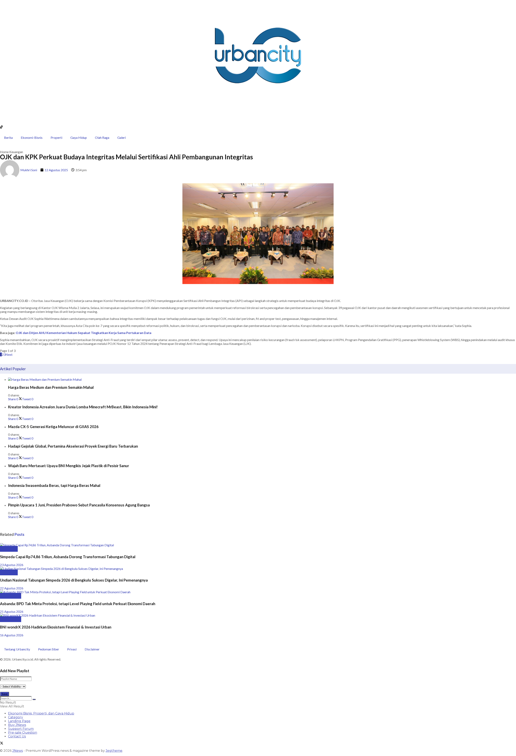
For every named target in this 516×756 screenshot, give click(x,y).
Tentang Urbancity (17, 649)
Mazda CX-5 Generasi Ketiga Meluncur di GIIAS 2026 (53, 426)
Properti (56, 137)
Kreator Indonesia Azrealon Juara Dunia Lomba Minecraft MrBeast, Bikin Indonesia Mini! (83, 407)
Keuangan (16, 152)
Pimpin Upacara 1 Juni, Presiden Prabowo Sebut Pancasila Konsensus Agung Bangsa (79, 505)
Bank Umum (10, 596)
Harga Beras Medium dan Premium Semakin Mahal (51, 387)
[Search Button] (34, 699)
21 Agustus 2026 (11, 611)
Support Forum (21, 729)
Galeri (121, 137)
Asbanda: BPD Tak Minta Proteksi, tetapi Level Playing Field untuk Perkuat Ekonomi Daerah (77, 603)
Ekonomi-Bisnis (32, 137)
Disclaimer (92, 649)
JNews (17, 751)
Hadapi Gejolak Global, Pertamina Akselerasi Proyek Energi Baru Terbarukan (73, 446)
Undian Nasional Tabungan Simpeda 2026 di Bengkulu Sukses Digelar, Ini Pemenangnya (74, 580)
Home (4, 152)
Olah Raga (102, 137)
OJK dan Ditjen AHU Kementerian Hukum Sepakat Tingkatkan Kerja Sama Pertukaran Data (83, 333)
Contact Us (17, 736)
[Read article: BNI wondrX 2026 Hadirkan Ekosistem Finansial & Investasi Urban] (258, 615)
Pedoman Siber (48, 649)
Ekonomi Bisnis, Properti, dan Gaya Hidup (41, 713)
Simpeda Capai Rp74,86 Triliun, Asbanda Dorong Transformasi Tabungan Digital (67, 557)
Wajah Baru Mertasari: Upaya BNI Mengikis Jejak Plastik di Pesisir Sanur (68, 466)
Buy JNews (17, 725)
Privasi (72, 649)
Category (15, 717)
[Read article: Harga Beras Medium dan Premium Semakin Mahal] (262, 379)
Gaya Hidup (78, 137)
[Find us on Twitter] (1, 744)
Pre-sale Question (22, 732)
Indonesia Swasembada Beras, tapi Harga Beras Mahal (54, 485)
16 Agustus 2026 (11, 635)
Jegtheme (114, 751)
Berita (8, 137)
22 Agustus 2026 (11, 588)
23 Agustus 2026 (11, 565)
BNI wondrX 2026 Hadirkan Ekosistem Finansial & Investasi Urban (55, 627)
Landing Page (19, 721)
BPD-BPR (8, 549)
